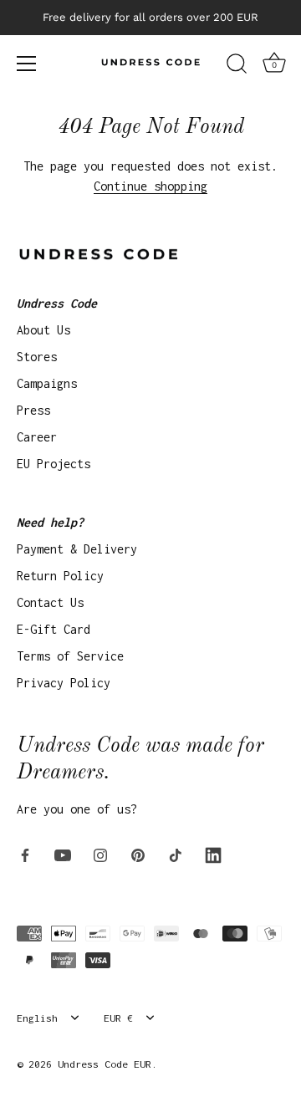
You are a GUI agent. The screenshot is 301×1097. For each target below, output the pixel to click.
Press (33, 410)
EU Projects (53, 464)
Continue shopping (150, 186)
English (37, 1018)
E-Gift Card (53, 629)
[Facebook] (25, 854)
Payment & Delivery (77, 549)
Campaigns (47, 383)
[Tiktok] (175, 854)
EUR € (118, 1018)
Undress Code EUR (104, 1064)
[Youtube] (62, 854)
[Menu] (26, 63)
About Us (43, 330)
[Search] (236, 66)
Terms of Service (70, 656)
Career (37, 437)
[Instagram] (100, 854)
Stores (37, 357)
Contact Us (50, 602)
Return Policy (60, 576)
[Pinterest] (138, 854)
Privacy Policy (63, 683)
